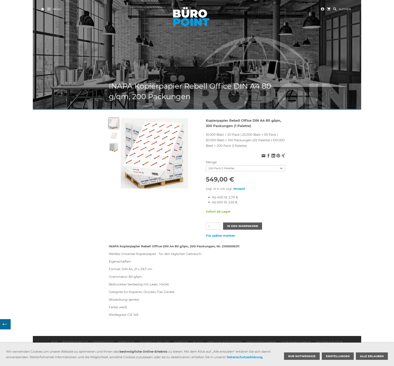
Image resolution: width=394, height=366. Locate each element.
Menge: (211, 162)
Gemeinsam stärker (296, 341)
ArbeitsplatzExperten (224, 341)
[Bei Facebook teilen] (268, 156)
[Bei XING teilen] (283, 156)
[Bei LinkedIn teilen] (273, 156)
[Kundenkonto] (322, 8)
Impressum (126, 341)
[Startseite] (42, 8)
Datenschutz (103, 341)
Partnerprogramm (261, 341)
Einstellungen (338, 356)
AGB (54, 341)
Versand (239, 188)
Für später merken (220, 235)
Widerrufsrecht (75, 341)
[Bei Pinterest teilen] (278, 156)
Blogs (198, 341)
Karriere (181, 341)
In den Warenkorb (242, 226)
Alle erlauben (372, 356)
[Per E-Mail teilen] (263, 156)
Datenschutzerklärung (245, 357)
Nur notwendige (302, 356)
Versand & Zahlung (154, 341)
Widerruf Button (329, 341)
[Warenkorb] (328, 8)
